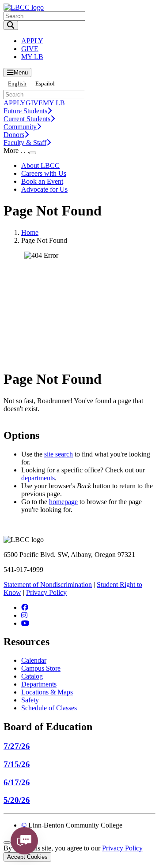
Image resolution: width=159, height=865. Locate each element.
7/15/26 (17, 764)
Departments (39, 684)
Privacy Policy (46, 592)
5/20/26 (17, 800)
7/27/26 (17, 746)
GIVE (29, 48)
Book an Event (42, 181)
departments (38, 478)
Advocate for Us (44, 189)
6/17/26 (17, 782)
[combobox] (17, 83)
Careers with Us (43, 173)
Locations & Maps (47, 692)
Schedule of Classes (49, 708)
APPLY (32, 41)
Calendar (33, 660)
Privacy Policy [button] (122, 848)
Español (45, 83)
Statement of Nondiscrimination (48, 584)
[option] (45, 83)
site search (58, 454)
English (17, 83)
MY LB (32, 56)
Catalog (32, 676)
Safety (30, 700)
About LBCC (40, 165)
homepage (63, 501)
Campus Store (41, 668)
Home (29, 232)
